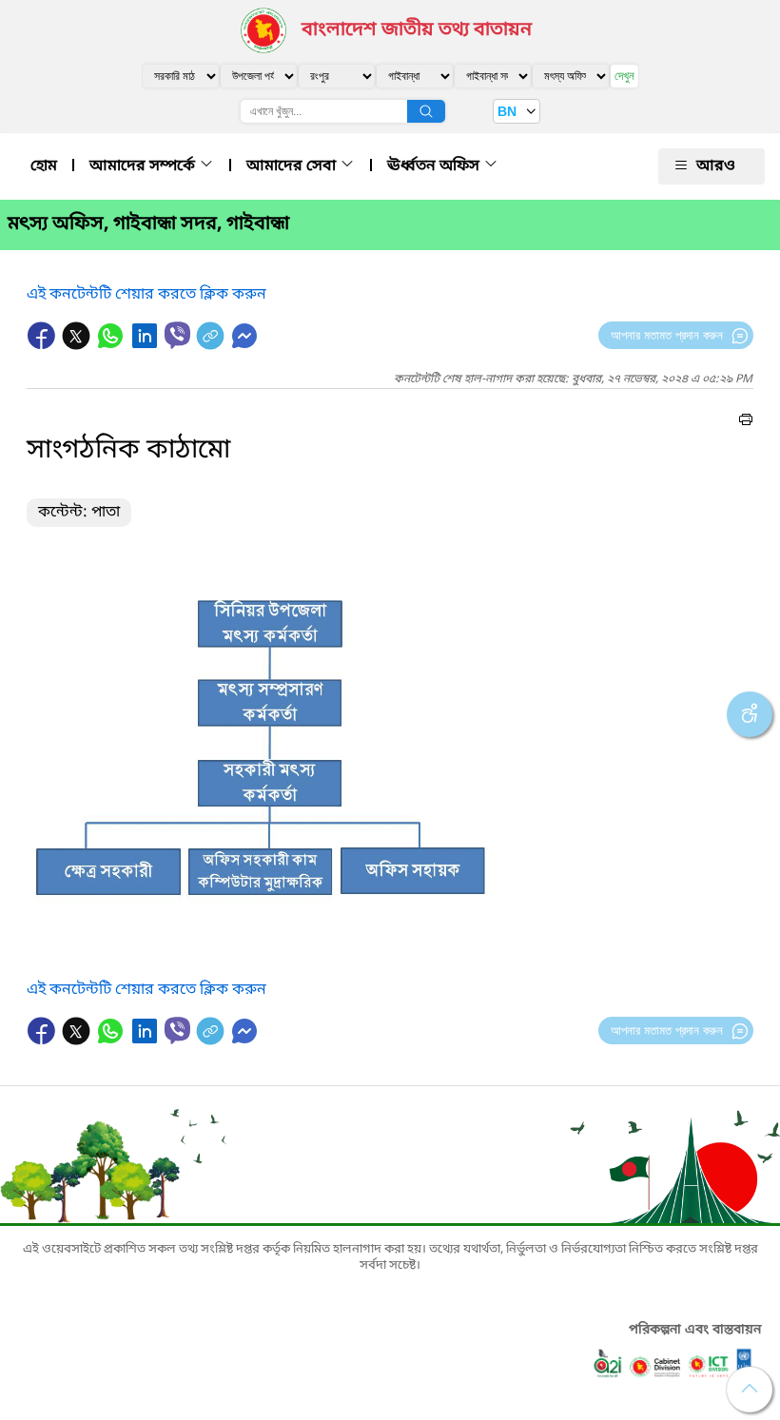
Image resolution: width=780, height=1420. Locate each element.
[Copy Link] (212, 345)
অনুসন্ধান (426, 111)
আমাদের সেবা (293, 166)
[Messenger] (244, 345)
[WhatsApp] (112, 345)
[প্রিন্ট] (745, 422)
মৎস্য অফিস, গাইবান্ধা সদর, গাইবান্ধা (148, 224)
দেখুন (624, 75)
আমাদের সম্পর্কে (144, 166)
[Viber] (177, 335)
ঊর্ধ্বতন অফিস (435, 166)
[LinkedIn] (146, 345)
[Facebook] (44, 345)
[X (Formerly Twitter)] (78, 345)
